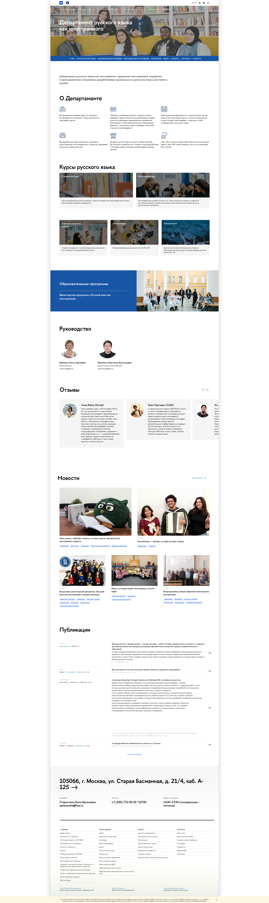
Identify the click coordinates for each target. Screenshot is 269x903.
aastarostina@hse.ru (71, 805)
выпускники (80, 599)
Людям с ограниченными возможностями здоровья (77, 873)
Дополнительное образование (109, 857)
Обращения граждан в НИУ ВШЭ (71, 854)
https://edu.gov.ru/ (118, 888)
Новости (197, 59)
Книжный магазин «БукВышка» (187, 840)
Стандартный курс (70, 176)
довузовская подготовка (119, 546)
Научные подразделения (146, 833)
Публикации (181, 854)
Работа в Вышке (65, 880)
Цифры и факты (65, 833)
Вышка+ (101, 847)
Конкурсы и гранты (144, 854)
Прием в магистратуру (107, 850)
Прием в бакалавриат (106, 843)
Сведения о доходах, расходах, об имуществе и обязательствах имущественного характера (76, 865)
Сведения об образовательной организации (75, 870)
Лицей (101, 833)
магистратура (64, 603)
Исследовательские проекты (148, 836)
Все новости (198, 478)
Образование (64, 546)
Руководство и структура (69, 836)
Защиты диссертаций (145, 847)
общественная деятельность (100, 546)
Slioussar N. (72, 672)
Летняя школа (119, 223)
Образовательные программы (110, 59)
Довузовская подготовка (107, 836)
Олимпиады (103, 840)
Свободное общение (118, 596)
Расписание (156, 59)
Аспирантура (103, 854)
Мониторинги (143, 840)
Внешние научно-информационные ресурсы (153, 857)
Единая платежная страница (69, 877)
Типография (181, 843)
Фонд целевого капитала (68, 857)
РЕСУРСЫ (181, 830)
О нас (72, 59)
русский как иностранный (194, 603)
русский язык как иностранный (69, 606)
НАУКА (141, 830)
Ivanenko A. (81, 672)
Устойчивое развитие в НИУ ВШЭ (71, 840)
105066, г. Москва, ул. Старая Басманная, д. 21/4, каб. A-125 (131, 784)
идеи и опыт (75, 546)
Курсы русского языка (86, 59)
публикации (84, 546)
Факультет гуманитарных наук (159, 9)
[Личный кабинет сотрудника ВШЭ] (203, 3)
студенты (152, 546)
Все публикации (134, 754)
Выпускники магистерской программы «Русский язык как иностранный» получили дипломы (81, 593)
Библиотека (181, 833)
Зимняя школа (170, 223)
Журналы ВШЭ (182, 850)
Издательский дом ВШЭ (185, 836)
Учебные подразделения (133, 9)
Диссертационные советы (147, 843)
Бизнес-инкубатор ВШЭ (107, 864)
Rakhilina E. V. (81, 746)
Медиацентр (181, 847)
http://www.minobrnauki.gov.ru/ (70, 888)
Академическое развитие (146, 850)
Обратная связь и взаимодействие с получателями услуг (116, 872)
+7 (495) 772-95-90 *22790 (128, 802)
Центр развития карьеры (107, 861)
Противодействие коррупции (70, 861)
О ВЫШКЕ (64, 830)
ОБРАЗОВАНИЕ (105, 830)
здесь (169, 899)
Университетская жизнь (67, 599)
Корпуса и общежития (67, 847)
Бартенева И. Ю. (65, 646)
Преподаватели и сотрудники (136, 59)
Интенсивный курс (146, 176)
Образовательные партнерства (110, 868)
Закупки (62, 850)
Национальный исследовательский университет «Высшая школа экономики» (89, 9)
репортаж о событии (93, 599)
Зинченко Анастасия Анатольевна (115, 362)
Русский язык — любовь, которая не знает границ (160, 541)
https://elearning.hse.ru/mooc (174, 888)
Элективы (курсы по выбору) (71, 225)
